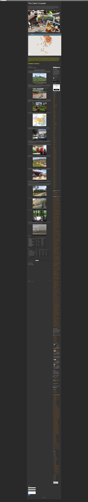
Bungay (54, 104)
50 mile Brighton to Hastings (56, 281)
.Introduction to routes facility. (56, 197)
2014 (54, 478)
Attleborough (55, 94)
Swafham (54, 176)
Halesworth (55, 127)
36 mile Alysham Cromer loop (56, 231)
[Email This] (35, 260)
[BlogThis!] (36, 260)
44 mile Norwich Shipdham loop (57, 264)
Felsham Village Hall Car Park (56, 192)
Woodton (54, 185)
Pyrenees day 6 (55, 442)
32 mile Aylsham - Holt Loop (56, 217)
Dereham (54, 112)
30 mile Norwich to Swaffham (56, 210)
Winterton (54, 182)
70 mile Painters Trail (56, 322)
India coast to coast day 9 (56, 430)
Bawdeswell (55, 97)
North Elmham (55, 152)
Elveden (54, 118)
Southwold (55, 169)
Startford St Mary (55, 171)
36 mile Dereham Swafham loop (57, 233)
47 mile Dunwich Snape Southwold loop (56, 271)
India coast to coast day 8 (32, 261)
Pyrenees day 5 (55, 441)
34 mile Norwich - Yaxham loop (56, 222)
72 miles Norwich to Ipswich (56, 323)
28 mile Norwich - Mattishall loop (57, 204)
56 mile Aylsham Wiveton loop (56, 303)
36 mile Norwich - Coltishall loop (57, 235)
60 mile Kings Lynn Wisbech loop (57, 312)
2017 (54, 476)
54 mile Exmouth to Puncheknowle (55, 295)
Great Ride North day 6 (56, 422)
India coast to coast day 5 (56, 428)
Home (39, 280)
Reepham (54, 161)
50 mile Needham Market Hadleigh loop (56, 283)
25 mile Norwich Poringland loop (57, 200)
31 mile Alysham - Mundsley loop (57, 213)
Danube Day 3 (55, 402)
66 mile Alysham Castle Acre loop (57, 321)
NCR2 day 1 (55, 434)
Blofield (54, 101)
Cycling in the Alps (55, 400)
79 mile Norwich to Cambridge (56, 326)
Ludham (54, 145)
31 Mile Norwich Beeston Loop (56, 211)
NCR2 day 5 (55, 437)
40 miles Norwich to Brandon (56, 253)
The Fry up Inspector (56, 376)
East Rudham (55, 117)
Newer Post (29, 280)
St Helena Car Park (55, 194)
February (55, 474)
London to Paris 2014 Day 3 (56, 432)
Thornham (54, 178)
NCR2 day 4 (55, 436)
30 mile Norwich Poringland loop (57, 209)
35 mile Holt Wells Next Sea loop (57, 226)
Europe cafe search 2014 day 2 (56, 409)
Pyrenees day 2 (55, 439)
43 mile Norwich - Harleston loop (57, 261)
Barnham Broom (55, 96)
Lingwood (54, 141)
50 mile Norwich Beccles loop (56, 284)
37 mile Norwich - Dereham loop (57, 241)
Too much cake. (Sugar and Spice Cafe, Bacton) (56, 468)
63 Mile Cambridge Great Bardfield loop (56, 315)
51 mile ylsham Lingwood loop (56, 289)
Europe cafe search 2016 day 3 (56, 418)
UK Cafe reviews (55, 381)
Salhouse (54, 164)
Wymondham (55, 187)
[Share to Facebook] (37, 260)
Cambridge (55, 106)
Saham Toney (55, 163)
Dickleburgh (55, 113)
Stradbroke (55, 173)
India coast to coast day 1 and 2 (56, 425)
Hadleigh (54, 126)
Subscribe (56, 89)
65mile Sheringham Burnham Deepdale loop (56, 320)
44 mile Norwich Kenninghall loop (57, 263)
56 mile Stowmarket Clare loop (56, 305)
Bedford (54, 98)
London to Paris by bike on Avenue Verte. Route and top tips (58, 345)
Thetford (54, 177)
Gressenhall (55, 125)
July (54, 461)
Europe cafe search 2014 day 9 (56, 414)
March (54, 464)
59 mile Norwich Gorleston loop (56, 310)
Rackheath (55, 159)
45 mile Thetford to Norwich (56, 270)
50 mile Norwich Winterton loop (56, 285)
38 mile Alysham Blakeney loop (56, 247)
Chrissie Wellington (55, 392)
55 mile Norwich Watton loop (56, 301)
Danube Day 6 (55, 404)
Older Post (50, 280)
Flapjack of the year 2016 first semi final (57, 360)
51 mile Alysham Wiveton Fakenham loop (56, 287)
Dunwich (54, 115)
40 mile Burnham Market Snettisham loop (56, 250)
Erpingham (55, 119)
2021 (54, 454)
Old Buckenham (55, 154)
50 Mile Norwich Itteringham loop (57, 278)
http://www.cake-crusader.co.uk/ (56, 75)
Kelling (54, 138)
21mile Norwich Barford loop (56, 199)
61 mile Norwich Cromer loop (56, 313)
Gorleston (54, 122)
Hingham (54, 132)
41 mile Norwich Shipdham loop (57, 257)
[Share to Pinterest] (38, 260)
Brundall (54, 103)
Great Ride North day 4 (56, 421)
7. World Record (55, 340)
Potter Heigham (55, 157)
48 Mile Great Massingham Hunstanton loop (56, 274)
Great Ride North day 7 (56, 423)
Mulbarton (54, 148)
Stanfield (54, 170)
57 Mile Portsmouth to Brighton (56, 306)
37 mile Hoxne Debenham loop (56, 240)
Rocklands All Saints (55, 162)
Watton (54, 180)
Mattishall (54, 147)
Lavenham (55, 140)
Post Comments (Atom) (33, 281)
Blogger (45, 497)
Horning (54, 134)
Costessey (55, 110)
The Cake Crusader (37, 3)
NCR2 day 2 (55, 435)
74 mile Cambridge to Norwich (56, 324)
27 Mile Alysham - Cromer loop (56, 203)
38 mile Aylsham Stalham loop (56, 248)
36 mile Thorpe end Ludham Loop (57, 238)
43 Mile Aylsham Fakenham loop (57, 259)
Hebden (54, 129)
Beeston (54, 99)
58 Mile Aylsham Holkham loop (56, 308)
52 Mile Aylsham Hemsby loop (56, 290)
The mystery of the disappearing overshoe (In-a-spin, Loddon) (58, 351)
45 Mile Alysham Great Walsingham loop (56, 265)
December (55, 457)
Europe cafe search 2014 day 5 (56, 411)
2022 (54, 453)
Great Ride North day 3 (56, 420)
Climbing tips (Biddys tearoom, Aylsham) (58, 365)
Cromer (54, 111)
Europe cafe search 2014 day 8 (56, 413)
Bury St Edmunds (55, 105)
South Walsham (55, 168)
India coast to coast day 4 (56, 427)
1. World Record (55, 336)
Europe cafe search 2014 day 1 (56, 408)
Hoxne (54, 136)
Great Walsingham (55, 124)
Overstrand (55, 155)
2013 (54, 479)
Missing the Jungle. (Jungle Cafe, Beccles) (56, 466)
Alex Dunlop (55, 390)
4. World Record (55, 338)
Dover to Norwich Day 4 (56, 407)
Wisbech (54, 183)
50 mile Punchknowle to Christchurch (56, 286)
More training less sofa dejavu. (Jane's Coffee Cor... (57, 465)
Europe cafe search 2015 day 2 (56, 415)
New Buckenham (55, 150)
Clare (54, 108)
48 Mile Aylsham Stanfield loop (56, 273)
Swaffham (54, 175)
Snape (54, 166)
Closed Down (55, 384)
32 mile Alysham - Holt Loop (56, 216)
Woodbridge (55, 184)
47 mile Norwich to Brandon (56, 272)
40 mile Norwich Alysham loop (56, 251)
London (54, 143)
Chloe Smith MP (55, 391)
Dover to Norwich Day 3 (56, 406)
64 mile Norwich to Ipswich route (57, 318)
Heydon (54, 131)
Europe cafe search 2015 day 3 (56, 416)
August (55, 460)
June (54, 462)
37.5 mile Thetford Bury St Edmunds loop (56, 244)
